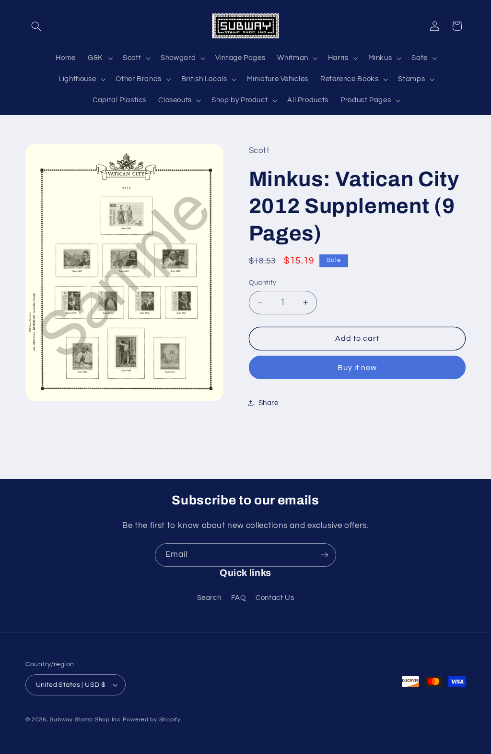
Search (209, 597)
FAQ (238, 597)
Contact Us (275, 597)
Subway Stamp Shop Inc (85, 719)
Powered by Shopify (152, 719)
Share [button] (268, 403)
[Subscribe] (325, 555)
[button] (36, 26)
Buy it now (357, 367)
